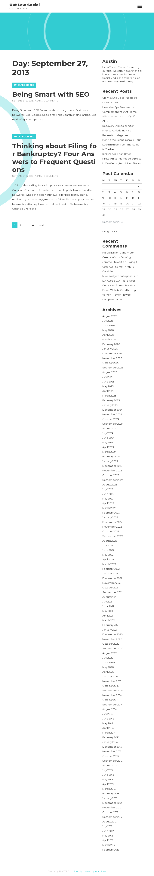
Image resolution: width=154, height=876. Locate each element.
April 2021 (107, 615)
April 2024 (108, 447)
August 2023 (109, 484)
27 (127, 209)
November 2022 (112, 526)
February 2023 (111, 512)
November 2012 (111, 807)
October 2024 (110, 419)
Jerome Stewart (112, 262)
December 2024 (112, 409)
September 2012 (112, 817)
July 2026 (107, 320)
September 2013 (112, 760)
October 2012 (110, 812)
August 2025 (109, 372)
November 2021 (111, 583)
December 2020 (112, 634)
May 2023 (108, 498)
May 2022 (107, 554)
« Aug (105, 231)
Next (41, 225)
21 (133, 203)
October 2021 (110, 587)
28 (133, 209)
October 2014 (110, 700)
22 (139, 203)
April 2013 (108, 784)
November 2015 (111, 681)
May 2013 (107, 779)
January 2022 (110, 573)
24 (109, 209)
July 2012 (107, 826)
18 (115, 203)
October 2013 (110, 756)
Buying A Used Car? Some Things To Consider (119, 267)
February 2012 (110, 849)
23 (103, 209)
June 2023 (108, 494)
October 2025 (110, 363)
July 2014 (107, 714)
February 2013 (110, 793)
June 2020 (108, 662)
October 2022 (110, 531)
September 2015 (112, 690)
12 (121, 198)
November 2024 (112, 414)
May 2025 (107, 386)
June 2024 (108, 437)
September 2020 (112, 648)
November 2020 (112, 639)
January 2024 (110, 461)
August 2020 (109, 653)
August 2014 (109, 709)
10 (109, 198)
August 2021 (109, 597)
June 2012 (108, 831)
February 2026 (111, 344)
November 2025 (112, 358)
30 (104, 215)
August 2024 (109, 428)
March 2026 (109, 339)
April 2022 (108, 559)
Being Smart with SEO (51, 94)
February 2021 (110, 625)
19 (121, 203)
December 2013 (112, 746)
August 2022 (109, 540)
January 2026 (110, 348)
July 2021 (107, 601)
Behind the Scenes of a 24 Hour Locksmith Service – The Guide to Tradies (121, 145)
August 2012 (109, 821)
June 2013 (108, 774)
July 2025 (107, 377)
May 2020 (108, 667)
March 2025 (109, 395)
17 (109, 203)
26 (121, 209)
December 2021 (112, 578)
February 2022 (111, 568)
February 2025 (111, 400)
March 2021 (109, 620)
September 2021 (112, 592)
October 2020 (110, 643)
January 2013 (110, 798)
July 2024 (107, 433)
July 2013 (107, 770)
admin (38, 100)
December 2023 (112, 465)
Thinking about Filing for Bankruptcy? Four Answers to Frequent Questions (54, 158)
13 (127, 198)
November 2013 (112, 751)
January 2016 (110, 676)
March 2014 (109, 732)
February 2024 (111, 456)
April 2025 (108, 391)
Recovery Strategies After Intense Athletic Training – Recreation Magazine (118, 131)
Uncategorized (24, 85)
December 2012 (112, 802)
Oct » (114, 231)
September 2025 (112, 367)
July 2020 (107, 657)
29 (139, 209)
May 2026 (108, 330)
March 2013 (109, 788)
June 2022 (108, 550)
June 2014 (108, 718)
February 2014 (110, 737)
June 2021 (108, 606)
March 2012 (109, 845)
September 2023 (112, 480)
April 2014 (108, 728)
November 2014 (112, 695)
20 (127, 203)
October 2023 (110, 475)
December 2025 (112, 353)
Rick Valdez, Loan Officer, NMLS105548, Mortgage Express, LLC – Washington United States (121, 159)
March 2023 (109, 508)
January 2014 (110, 742)
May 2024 (108, 442)
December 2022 (112, 522)
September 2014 (112, 704)
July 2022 (107, 545)
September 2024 (112, 423)
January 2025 (110, 405)
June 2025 (108, 381)
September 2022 (112, 536)
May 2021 (107, 611)
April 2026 (108, 334)
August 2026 (109, 316)
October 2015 (110, 685)
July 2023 (107, 489)
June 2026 (108, 325)
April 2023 (108, 503)
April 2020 (108, 671)
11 (115, 198)
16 (103, 203)
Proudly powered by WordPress (90, 871)
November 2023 (112, 470)
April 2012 (107, 840)
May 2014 (107, 723)
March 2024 (109, 451)
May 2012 (107, 835)
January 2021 (109, 629)
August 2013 (109, 765)
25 (115, 209)
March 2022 (109, 564)
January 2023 (110, 517)
